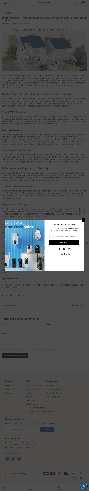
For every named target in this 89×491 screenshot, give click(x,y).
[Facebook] (59, 248)
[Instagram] (64, 248)
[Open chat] (84, 486)
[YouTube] (68, 248)
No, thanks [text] (65, 254)
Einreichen (64, 242)
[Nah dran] (83, 220)
